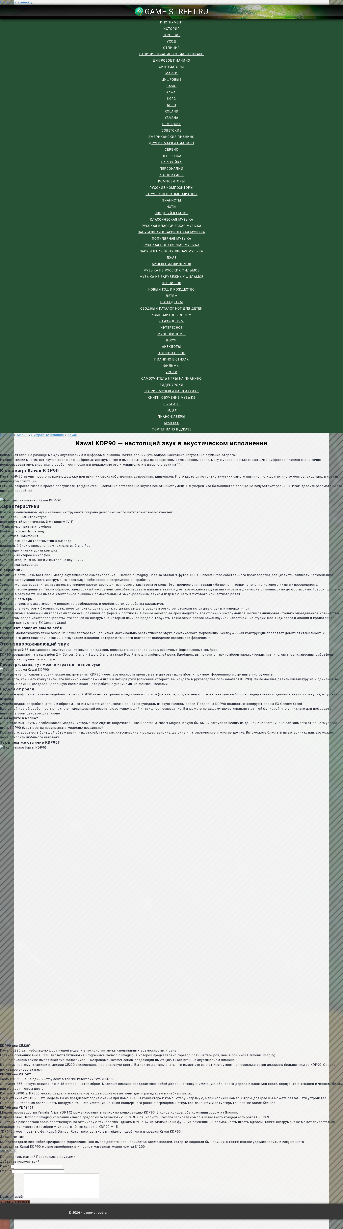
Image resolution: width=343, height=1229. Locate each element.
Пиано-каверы (171, 417)
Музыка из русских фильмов (172, 270)
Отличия (171, 48)
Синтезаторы (171, 67)
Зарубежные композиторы (171, 194)
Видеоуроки (171, 385)
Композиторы (171, 181)
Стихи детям (171, 321)
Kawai (171, 92)
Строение (171, 35)
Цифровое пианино (171, 60)
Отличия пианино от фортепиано (171, 54)
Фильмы (171, 366)
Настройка (171, 162)
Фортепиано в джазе (171, 429)
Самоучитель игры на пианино (171, 378)
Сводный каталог (171, 213)
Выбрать (171, 404)
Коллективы (171, 175)
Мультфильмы (171, 334)
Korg (171, 99)
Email (5, 1171)
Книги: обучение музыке (171, 397)
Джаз (172, 258)
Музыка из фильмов (171, 264)
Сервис (171, 149)
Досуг (171, 340)
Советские (171, 130)
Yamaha (171, 118)
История (171, 29)
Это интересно (171, 353)
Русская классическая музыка (171, 226)
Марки (171, 73)
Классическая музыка (171, 219)
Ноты (171, 207)
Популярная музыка (171, 238)
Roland (171, 111)
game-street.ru (176, 11)
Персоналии (171, 169)
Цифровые (172, 79)
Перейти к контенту (16, 2)
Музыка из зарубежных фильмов (172, 277)
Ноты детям (171, 302)
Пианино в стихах (171, 359)
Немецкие (171, 124)
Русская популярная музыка (171, 245)
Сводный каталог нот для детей (171, 308)
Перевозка (172, 156)
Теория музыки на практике (171, 391)
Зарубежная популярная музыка (171, 251)
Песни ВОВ (171, 283)
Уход (171, 41)
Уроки (171, 372)
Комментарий (11, 1197)
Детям (171, 296)
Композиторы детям (171, 315)
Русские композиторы (171, 188)
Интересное (171, 328)
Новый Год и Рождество (171, 289)
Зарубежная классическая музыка (171, 232)
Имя (5, 1166)
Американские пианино (171, 137)
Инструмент (171, 22)
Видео (171, 410)
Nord (171, 105)
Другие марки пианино (171, 143)
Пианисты (171, 200)
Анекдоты (171, 347)
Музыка (171, 423)
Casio (172, 86)
